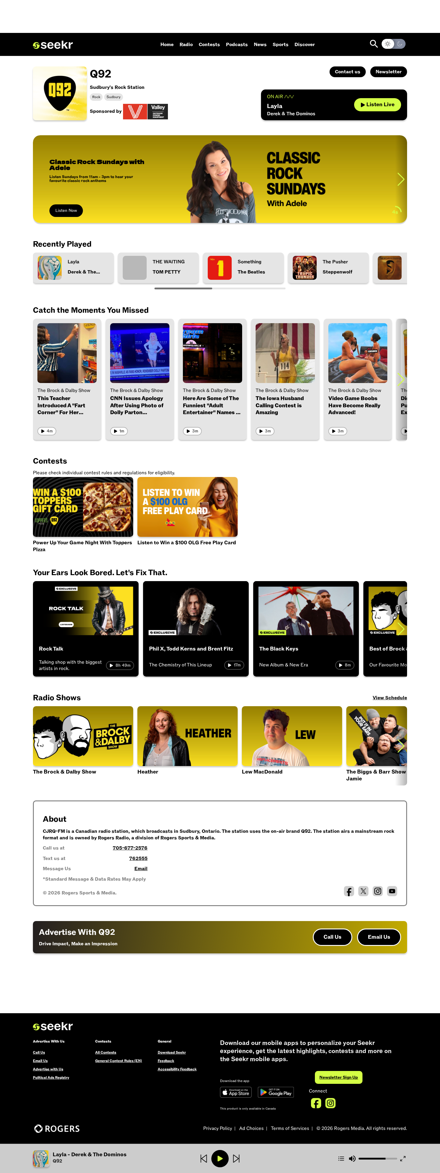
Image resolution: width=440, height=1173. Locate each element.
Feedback (166, 1060)
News (260, 44)
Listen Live (380, 104)
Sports (281, 44)
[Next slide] (401, 179)
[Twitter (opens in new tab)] (363, 891)
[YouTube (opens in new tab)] (392, 891)
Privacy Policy (217, 1128)
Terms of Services (290, 1128)
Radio (186, 44)
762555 (138, 858)
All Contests (105, 1052)
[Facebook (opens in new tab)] (349, 891)
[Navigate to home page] (53, 45)
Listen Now (66, 210)
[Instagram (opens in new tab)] (378, 891)
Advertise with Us (48, 1069)
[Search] (374, 44)
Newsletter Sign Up (338, 1077)
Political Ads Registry (51, 1077)
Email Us (379, 937)
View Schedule (390, 698)
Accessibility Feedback (177, 1069)
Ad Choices (251, 1128)
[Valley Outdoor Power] (145, 111)
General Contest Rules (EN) (118, 1060)
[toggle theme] (394, 44)
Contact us (347, 72)
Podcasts (237, 44)
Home (167, 44)
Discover (305, 44)
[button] (292, 745)
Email (141, 868)
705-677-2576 (130, 848)
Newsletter (389, 72)
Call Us (333, 937)
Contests (209, 44)
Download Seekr (172, 1052)
